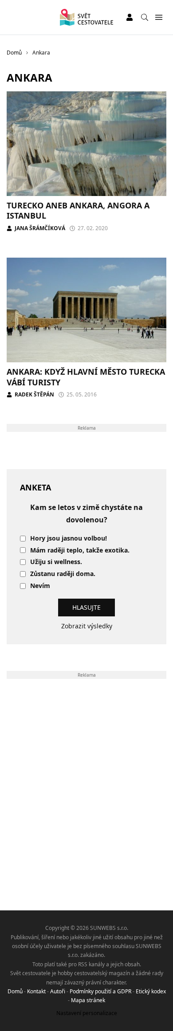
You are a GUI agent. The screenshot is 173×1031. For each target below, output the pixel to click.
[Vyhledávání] (144, 17)
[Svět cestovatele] (86, 17)
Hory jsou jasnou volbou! (68, 538)
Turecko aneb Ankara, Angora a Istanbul (78, 210)
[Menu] (158, 17)
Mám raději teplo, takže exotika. (80, 550)
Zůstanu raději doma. (62, 574)
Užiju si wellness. (56, 562)
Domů (15, 991)
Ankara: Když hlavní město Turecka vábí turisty (86, 376)
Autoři (57, 991)
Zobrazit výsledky (86, 626)
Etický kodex (151, 991)
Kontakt (36, 991)
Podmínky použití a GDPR (100, 991)
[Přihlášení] (129, 17)
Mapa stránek (88, 1000)
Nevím (40, 586)
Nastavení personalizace (86, 1013)
